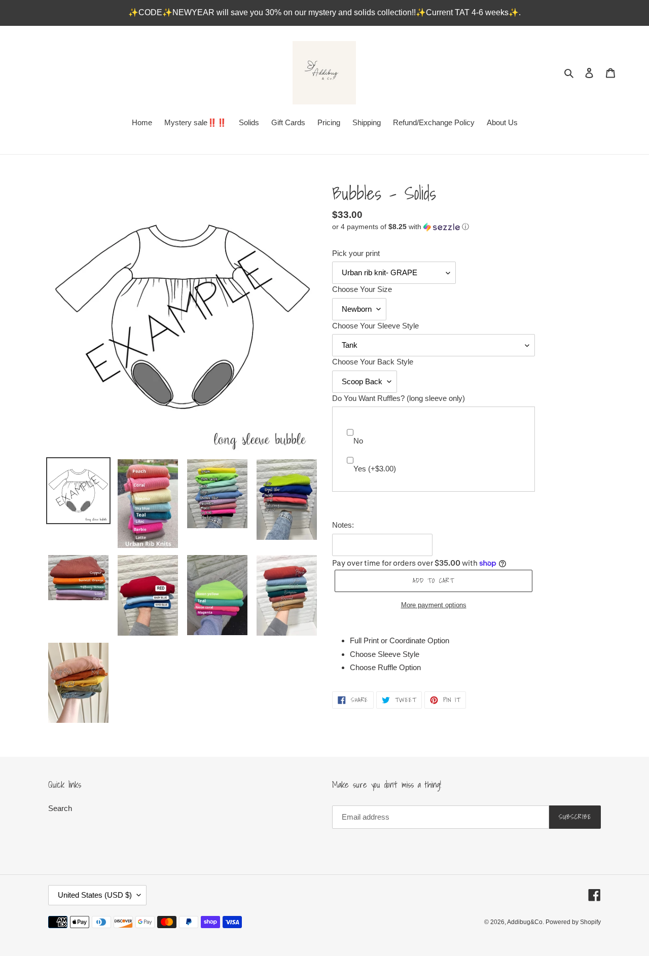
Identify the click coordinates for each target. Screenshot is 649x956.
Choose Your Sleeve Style (375, 325)
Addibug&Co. (526, 922)
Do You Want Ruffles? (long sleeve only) (398, 398)
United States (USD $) (95, 895)
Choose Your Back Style (372, 361)
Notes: (343, 525)
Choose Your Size (362, 289)
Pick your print (356, 253)
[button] (400, 227)
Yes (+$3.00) (374, 468)
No (358, 440)
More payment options (433, 605)
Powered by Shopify (573, 922)
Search (60, 808)
